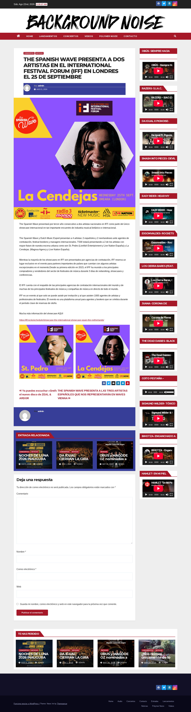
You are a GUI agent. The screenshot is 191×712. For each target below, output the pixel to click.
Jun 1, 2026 (67, 663)
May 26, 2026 (109, 663)
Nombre (21, 552)
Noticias (39, 53)
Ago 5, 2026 (27, 663)
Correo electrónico (26, 569)
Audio (120, 701)
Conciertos (70, 36)
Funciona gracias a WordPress (26, 704)
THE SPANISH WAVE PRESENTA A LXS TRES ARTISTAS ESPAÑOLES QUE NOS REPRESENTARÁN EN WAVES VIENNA (93, 394)
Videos (89, 36)
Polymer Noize (108, 36)
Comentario (22, 494)
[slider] (170, 391)
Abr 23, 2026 (150, 663)
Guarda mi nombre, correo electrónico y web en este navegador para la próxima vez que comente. (68, 604)
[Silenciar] (167, 77)
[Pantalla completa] (171, 77)
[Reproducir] (146, 77)
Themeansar (62, 704)
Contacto (130, 36)
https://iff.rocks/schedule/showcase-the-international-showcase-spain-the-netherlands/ (61, 320)
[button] (175, 36)
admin (41, 85)
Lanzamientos (48, 36)
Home (29, 36)
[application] (158, 71)
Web (18, 586)
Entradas (154, 701)
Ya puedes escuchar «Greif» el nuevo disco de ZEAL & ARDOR (38, 394)
